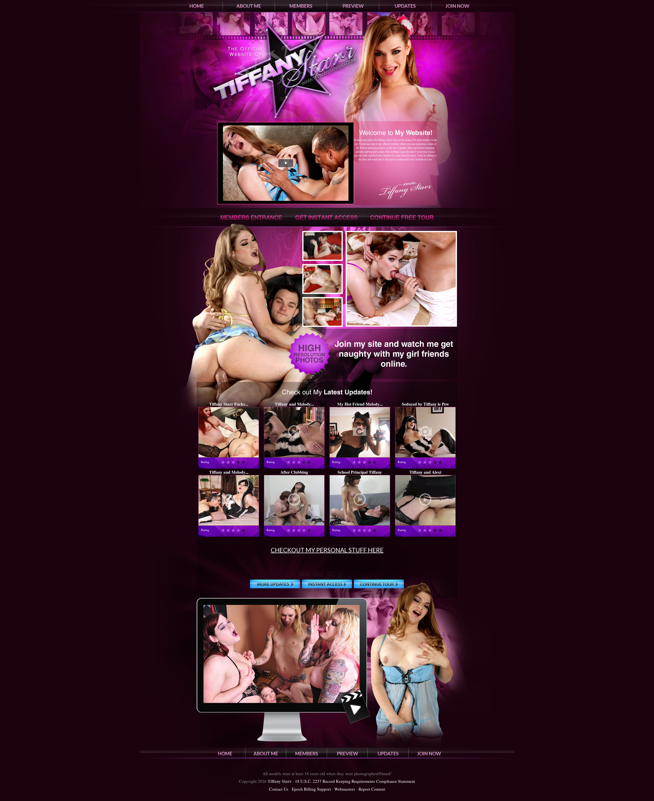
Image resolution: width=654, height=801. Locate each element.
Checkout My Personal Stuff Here (327, 550)
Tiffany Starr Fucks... (228, 404)
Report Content (372, 789)
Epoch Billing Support (311, 789)
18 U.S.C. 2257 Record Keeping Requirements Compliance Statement (355, 781)
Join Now (457, 6)
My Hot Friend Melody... (360, 404)
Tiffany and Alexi (425, 472)
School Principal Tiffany (360, 472)
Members (300, 6)
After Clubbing (294, 472)
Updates (405, 6)
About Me (248, 6)
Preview (353, 6)
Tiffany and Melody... (294, 404)
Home (196, 6)
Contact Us (278, 789)
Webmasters (344, 789)
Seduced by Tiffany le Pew (425, 404)
